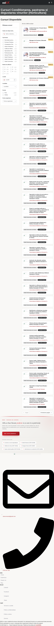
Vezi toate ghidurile (11, 433)
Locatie (4, 76)
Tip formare (5, 37)
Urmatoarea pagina (45, 412)
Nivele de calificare (6, 64)
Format (4, 90)
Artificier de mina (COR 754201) (11, 445)
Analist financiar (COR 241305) (28, 442)
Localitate (4, 83)
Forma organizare (6, 98)
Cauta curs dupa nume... (8, 30)
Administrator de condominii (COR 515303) (34, 449)
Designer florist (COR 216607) (28, 445)
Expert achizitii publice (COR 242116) (12, 449)
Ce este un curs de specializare (11, 442)
